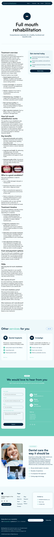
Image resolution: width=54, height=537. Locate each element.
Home (18, 496)
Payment (26, 499)
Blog (38, 3)
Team (18, 501)
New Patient (25, 502)
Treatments (34, 3)
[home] (9, 3)
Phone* (5, 397)
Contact (42, 3)
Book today (40, 71)
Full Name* (5, 391)
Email (4, 404)
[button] (29, 3)
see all (49, 328)
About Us (19, 499)
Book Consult (47, 3)
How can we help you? (8, 410)
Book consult (6, 504)
